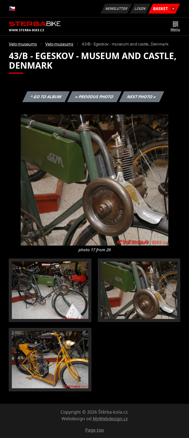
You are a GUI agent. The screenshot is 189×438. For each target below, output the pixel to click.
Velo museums (23, 44)
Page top (94, 430)
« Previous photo (94, 96)
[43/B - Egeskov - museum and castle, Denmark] (94, 179)
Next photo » (141, 96)
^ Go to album (46, 96)
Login (140, 8)
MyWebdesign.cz (110, 419)
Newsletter (116, 8)
